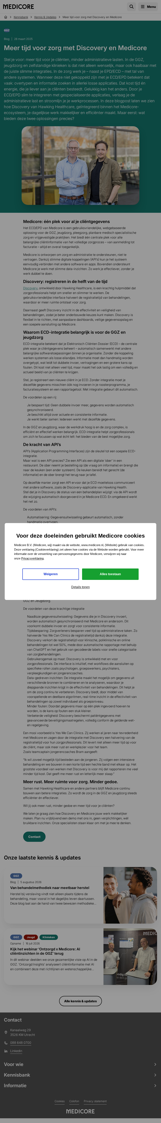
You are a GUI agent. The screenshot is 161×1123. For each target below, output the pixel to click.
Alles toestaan (110, 574)
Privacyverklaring (32, 558)
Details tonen (80, 587)
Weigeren (51, 574)
